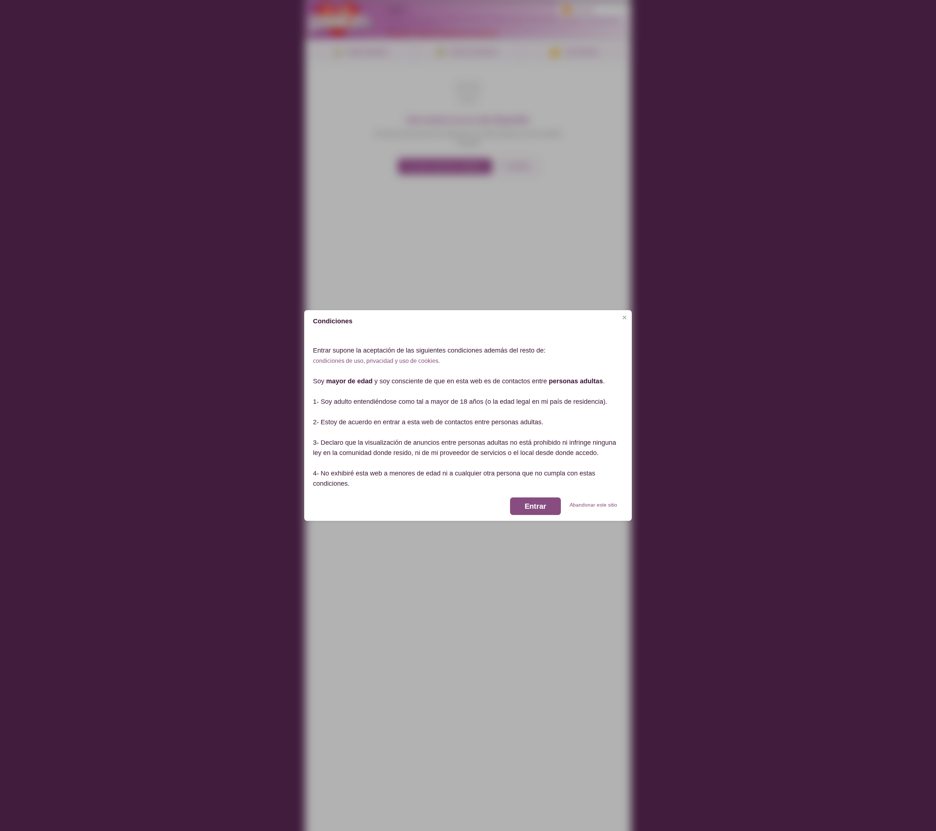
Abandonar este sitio (593, 505)
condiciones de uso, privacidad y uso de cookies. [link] (376, 361)
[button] (624, 317)
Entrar (535, 506)
